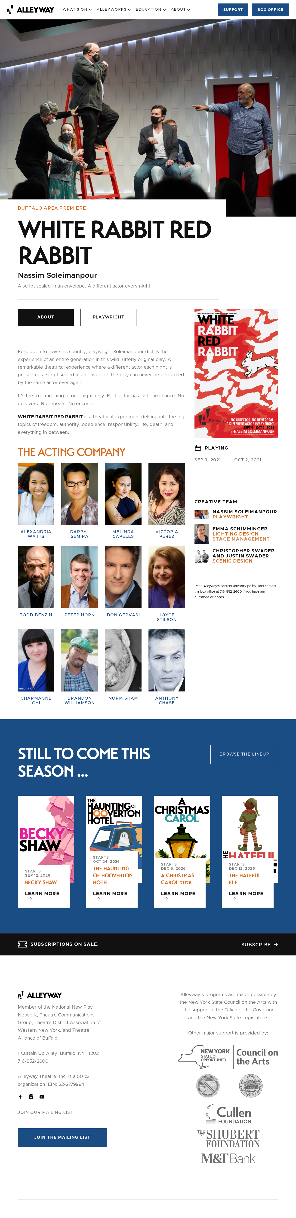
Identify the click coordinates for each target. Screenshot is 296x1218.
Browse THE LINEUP (244, 754)
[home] (35, 9)
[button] (77, 9)
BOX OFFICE (270, 10)
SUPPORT (233, 10)
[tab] (46, 317)
